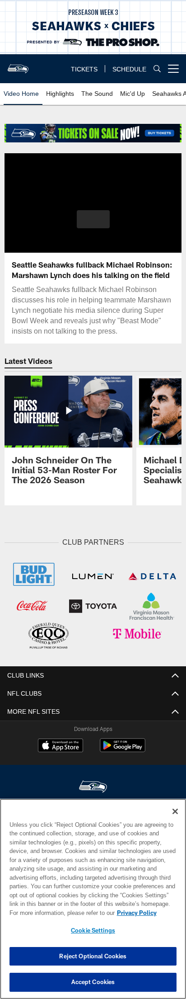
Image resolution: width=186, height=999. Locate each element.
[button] (93, 225)
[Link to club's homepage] (18, 65)
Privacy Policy (59, 912)
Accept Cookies (93, 981)
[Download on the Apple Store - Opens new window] (60, 745)
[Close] (175, 811)
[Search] (157, 69)
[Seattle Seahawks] (93, 785)
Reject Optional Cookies (92, 956)
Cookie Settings (93, 930)
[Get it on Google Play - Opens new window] (122, 748)
